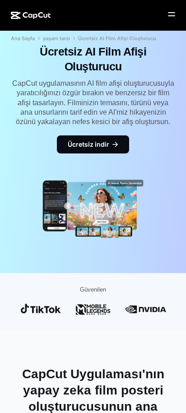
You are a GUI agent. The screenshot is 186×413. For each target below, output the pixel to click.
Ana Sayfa (23, 38)
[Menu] (171, 14)
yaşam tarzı (56, 38)
